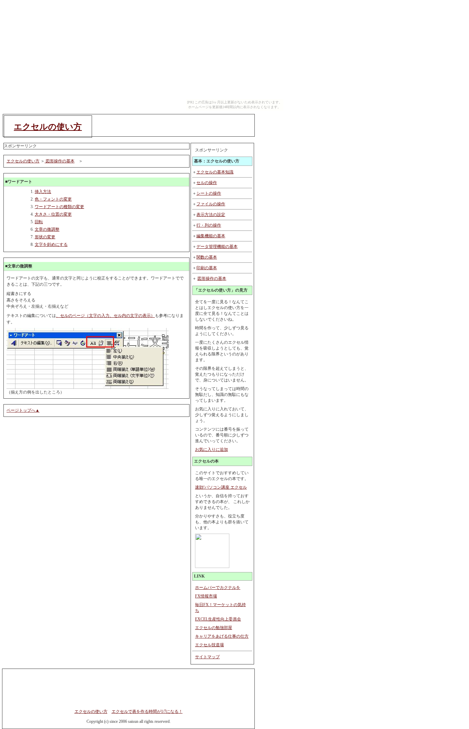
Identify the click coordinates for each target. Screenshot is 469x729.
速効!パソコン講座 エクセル (221, 487)
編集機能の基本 (210, 235)
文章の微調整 (47, 229)
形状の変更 (45, 237)
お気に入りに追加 (211, 449)
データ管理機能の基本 (217, 246)
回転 (39, 221)
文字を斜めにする (51, 244)
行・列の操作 (208, 225)
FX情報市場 (206, 596)
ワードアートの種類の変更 (59, 206)
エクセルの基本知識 (214, 172)
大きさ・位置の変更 (53, 214)
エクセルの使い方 (48, 126)
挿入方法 (43, 191)
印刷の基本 (206, 267)
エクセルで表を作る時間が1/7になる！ (147, 711)
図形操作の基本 (211, 278)
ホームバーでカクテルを (217, 587)
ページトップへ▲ (23, 410)
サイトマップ (207, 656)
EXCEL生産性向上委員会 (218, 619)
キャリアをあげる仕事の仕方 (222, 636)
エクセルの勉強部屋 (213, 627)
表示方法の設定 (210, 214)
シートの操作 (208, 193)
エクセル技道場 (209, 644)
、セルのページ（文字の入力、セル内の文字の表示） (105, 315)
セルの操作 (206, 182)
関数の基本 (206, 257)
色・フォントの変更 (53, 199)
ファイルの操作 (210, 204)
